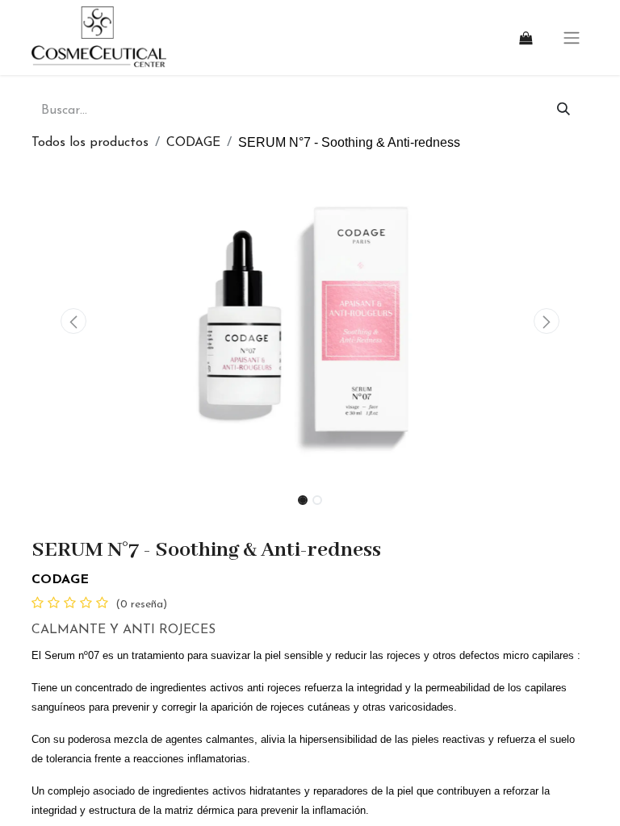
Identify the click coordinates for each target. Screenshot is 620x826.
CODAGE (193, 142)
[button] (73, 321)
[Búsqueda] (564, 110)
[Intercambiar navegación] (572, 37)
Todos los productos (90, 142)
